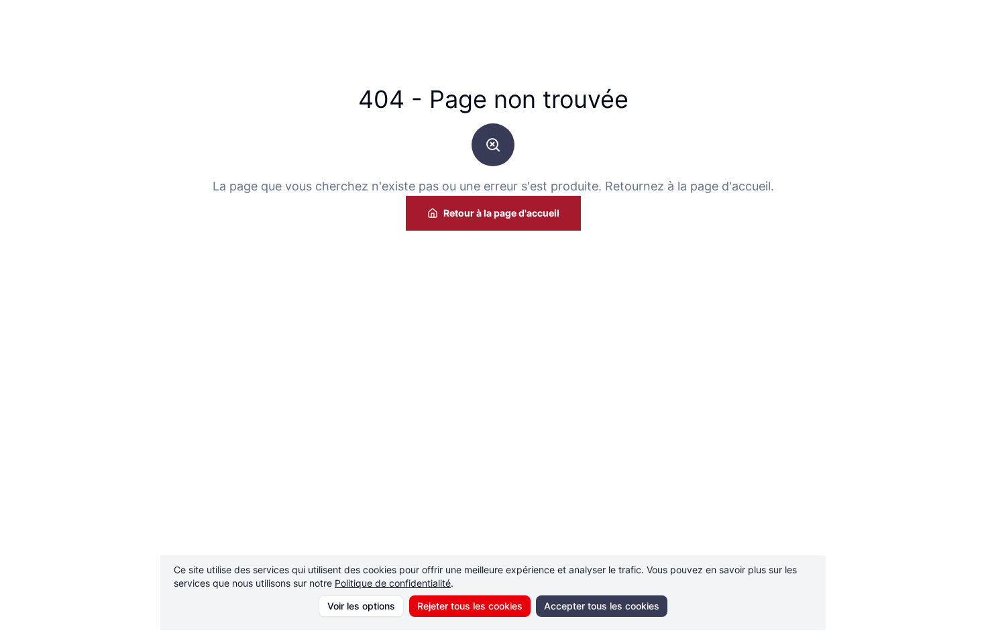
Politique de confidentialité (393, 583)
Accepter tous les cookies (601, 605)
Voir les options (361, 605)
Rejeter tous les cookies (470, 605)
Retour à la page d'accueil (501, 213)
